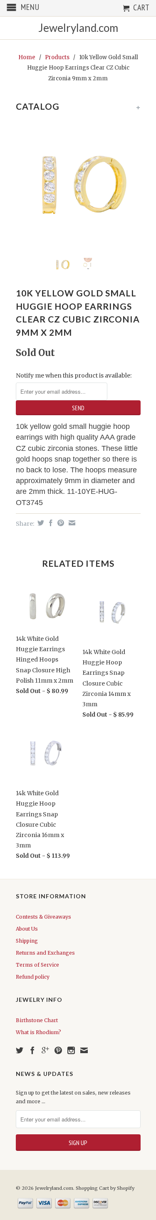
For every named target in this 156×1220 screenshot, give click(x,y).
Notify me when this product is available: (73, 375)
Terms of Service (37, 965)
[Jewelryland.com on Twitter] (19, 1050)
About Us (27, 929)
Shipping (27, 941)
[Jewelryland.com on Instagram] (71, 1050)
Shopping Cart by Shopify (105, 1188)
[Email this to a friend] (71, 523)
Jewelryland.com (78, 28)
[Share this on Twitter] (39, 523)
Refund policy (33, 977)
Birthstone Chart (37, 1020)
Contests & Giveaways (43, 917)
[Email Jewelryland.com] (84, 1050)
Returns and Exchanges (45, 953)
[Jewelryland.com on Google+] (45, 1050)
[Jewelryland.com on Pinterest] (58, 1050)
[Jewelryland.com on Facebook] (32, 1050)
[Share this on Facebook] (49, 523)
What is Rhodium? (38, 1032)
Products (57, 57)
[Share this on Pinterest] (59, 523)
